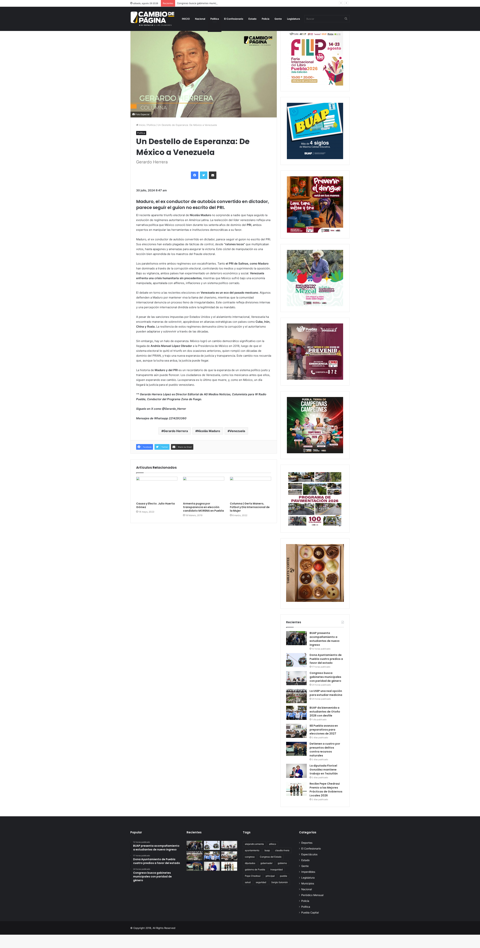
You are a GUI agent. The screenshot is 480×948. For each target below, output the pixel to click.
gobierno (282, 863)
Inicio (141, 124)
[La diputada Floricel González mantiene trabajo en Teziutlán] (296, 771)
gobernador (266, 863)
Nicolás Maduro (208, 431)
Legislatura (293, 18)
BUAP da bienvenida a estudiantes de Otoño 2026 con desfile (325, 711)
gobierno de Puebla (255, 869)
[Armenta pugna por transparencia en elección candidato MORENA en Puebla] (203, 488)
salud (247, 882)
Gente (278, 18)
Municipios (307, 883)
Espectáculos (309, 854)
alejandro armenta (254, 844)
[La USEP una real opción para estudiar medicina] (296, 696)
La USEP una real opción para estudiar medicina (326, 693)
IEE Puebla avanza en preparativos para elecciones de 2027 (324, 729)
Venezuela (237, 431)
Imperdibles (308, 871)
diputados (250, 863)
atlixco (272, 844)
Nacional (200, 18)
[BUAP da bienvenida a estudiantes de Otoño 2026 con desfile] (296, 713)
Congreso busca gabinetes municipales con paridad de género (213, 3)
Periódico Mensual (312, 895)
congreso (250, 856)
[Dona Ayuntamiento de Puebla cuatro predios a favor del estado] (296, 660)
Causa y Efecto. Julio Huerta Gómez (155, 505)
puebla (283, 875)
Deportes (306, 842)
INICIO (186, 18)
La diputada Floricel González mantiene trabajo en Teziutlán (324, 769)
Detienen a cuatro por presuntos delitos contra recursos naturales (325, 749)
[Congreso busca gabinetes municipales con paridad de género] (296, 678)
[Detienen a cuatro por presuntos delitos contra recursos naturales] (296, 749)
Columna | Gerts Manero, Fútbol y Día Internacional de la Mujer (250, 507)
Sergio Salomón (279, 882)
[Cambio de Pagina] (152, 18)
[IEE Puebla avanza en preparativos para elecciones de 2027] (296, 731)
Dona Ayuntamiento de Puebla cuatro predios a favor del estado (326, 659)
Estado (252, 18)
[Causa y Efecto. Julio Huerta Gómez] (156, 488)
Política (214, 18)
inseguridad (276, 869)
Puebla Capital (310, 912)
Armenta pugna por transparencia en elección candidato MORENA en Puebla (203, 507)
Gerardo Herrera (175, 431)
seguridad (261, 882)
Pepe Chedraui (252, 875)
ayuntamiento (252, 850)
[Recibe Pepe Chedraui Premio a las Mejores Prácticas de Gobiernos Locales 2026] (296, 789)
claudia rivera (282, 850)
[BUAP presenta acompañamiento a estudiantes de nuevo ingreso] (296, 638)
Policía (265, 18)
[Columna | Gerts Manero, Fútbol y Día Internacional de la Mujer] (250, 488)
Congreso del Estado (270, 856)
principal (270, 875)
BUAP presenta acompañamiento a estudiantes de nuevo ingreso (325, 639)
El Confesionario (233, 18)
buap (267, 850)
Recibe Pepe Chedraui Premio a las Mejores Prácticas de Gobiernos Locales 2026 (326, 789)
